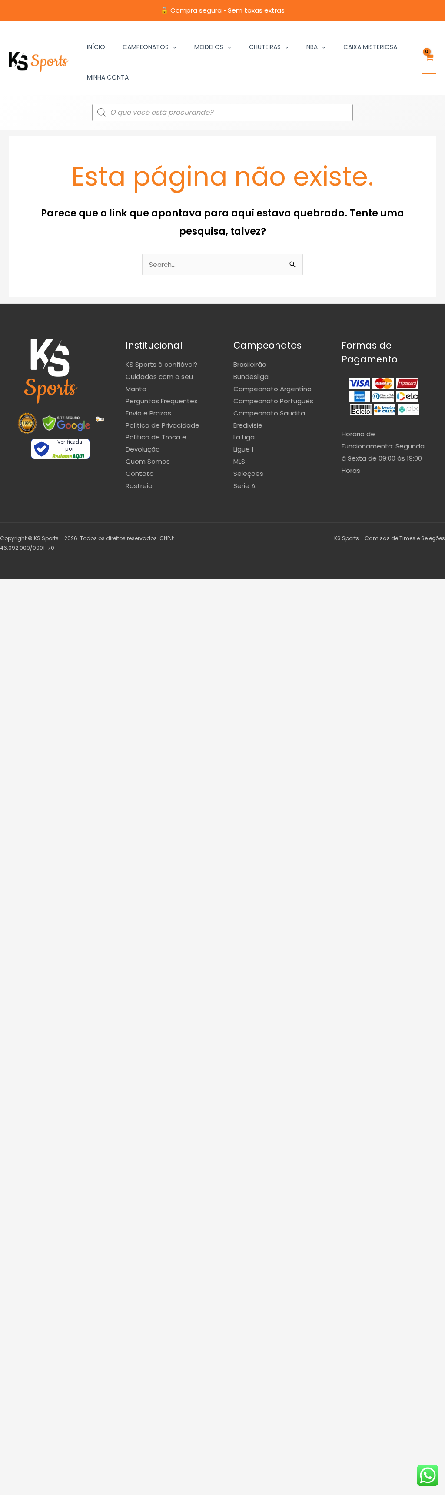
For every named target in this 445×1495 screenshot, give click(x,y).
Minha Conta (108, 77)
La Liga (244, 437)
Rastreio (139, 485)
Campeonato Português (273, 400)
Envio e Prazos (148, 413)
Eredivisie (247, 425)
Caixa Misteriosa (370, 47)
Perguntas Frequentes (162, 400)
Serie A (244, 485)
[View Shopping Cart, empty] (429, 62)
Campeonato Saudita (269, 413)
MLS (239, 461)
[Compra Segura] (100, 423)
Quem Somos (148, 461)
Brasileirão (249, 364)
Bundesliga (251, 376)
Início (96, 47)
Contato (140, 473)
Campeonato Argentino (272, 388)
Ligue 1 (243, 449)
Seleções (248, 473)
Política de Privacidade (162, 425)
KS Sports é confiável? (161, 364)
